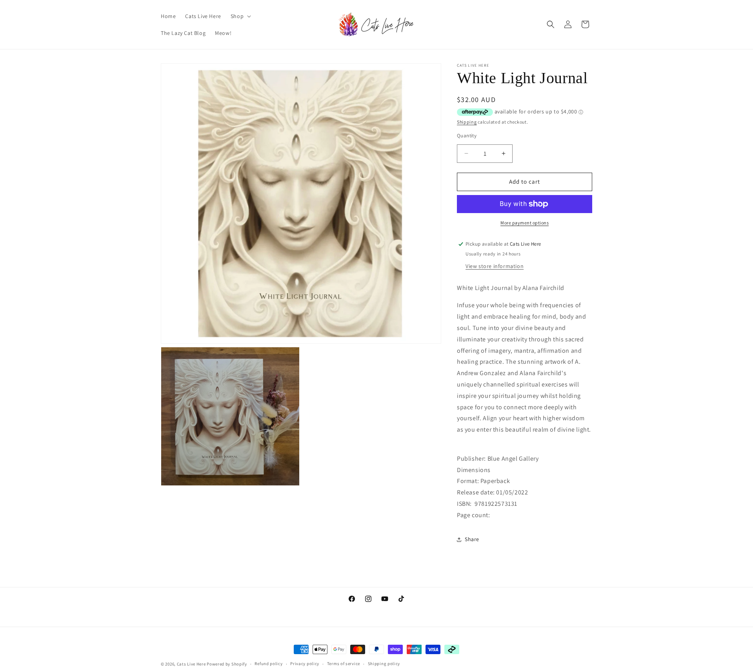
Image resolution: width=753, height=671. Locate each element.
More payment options (524, 223)
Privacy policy (304, 663)
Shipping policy (384, 663)
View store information (495, 266)
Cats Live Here (191, 664)
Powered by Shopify (227, 664)
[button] (240, 16)
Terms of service (343, 663)
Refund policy (268, 663)
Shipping (467, 122)
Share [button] (472, 539)
